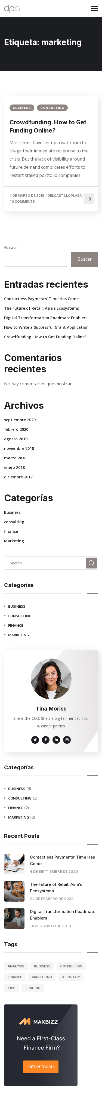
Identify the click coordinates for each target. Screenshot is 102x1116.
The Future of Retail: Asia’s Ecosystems (41, 308)
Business (22, 108)
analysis (16, 966)
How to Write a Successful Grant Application (46, 327)
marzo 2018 (15, 457)
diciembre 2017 (18, 476)
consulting (52, 108)
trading (32, 988)
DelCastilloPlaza (65, 195)
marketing (42, 977)
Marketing (14, 540)
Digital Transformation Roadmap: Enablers (45, 317)
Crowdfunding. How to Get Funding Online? (48, 126)
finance (11, 531)
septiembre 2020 (20, 419)
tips (11, 988)
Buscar (11, 248)
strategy (71, 977)
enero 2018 (14, 467)
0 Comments (23, 201)
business (42, 966)
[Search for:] (51, 563)
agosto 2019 (15, 438)
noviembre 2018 (19, 448)
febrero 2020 (16, 429)
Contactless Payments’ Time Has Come (41, 298)
